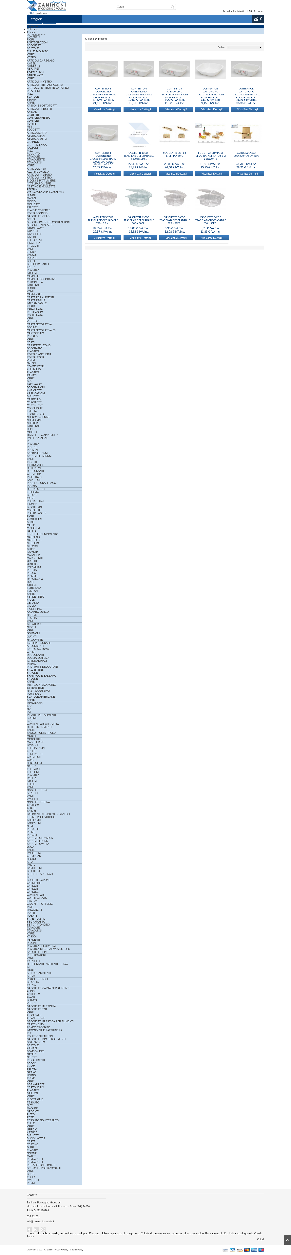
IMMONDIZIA (35, 702)
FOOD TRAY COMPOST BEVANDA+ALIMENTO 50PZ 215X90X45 (211, 154)
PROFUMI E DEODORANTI (43, 666)
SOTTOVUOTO (36, 1042)
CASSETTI (33, 961)
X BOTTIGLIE (35, 1099)
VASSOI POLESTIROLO (41, 732)
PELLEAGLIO (35, 312)
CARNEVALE (34, 294)
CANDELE (33, 276)
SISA (30, 861)
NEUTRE (32, 1057)
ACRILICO (33, 805)
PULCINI (32, 834)
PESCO (31, 572)
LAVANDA (33, 552)
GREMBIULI (34, 757)
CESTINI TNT (35, 405)
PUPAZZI (32, 449)
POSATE (32, 257)
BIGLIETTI (33, 396)
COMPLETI (33, 120)
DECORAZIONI (36, 387)
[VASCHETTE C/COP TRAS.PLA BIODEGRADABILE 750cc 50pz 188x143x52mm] (103, 198)
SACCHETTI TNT (37, 1009)
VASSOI (32, 254)
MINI (29, 126)
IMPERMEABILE (37, 303)
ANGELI (31, 63)
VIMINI (31, 360)
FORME (31, 123)
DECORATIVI (35, 348)
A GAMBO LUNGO (38, 611)
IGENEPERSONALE (39, 642)
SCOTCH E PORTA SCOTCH (44, 1168)
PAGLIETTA (34, 853)
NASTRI (31, 766)
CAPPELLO (34, 399)
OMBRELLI (33, 66)
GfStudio (48, 1249)
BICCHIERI (33, 871)
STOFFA (32, 273)
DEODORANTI (35, 471)
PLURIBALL (34, 693)
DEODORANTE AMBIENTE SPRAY (47, 964)
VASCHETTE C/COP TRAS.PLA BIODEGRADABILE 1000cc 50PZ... (139, 154)
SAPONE (32, 672)
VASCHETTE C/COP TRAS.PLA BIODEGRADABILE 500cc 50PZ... (139, 219)
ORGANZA (33, 1111)
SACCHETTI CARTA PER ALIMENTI (48, 988)
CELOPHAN (34, 856)
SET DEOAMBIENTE (39, 973)
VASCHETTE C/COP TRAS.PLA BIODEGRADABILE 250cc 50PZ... (210, 219)
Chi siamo (32, 29)
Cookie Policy (76, 1249)
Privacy (31, 32)
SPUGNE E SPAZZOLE (41, 225)
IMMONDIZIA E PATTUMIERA (44, 1030)
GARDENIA (33, 537)
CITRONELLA (35, 282)
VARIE (31, 54)
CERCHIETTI (34, 402)
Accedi (226, 11)
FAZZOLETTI (34, 147)
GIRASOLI (33, 546)
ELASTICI (33, 1150)
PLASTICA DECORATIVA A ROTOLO (48, 949)
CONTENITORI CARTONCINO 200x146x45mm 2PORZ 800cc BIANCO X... (139, 90)
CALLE (31, 525)
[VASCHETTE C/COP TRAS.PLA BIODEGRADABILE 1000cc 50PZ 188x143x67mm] (139, 133)
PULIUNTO (33, 153)
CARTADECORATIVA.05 (41, 330)
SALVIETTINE (35, 669)
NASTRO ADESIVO (38, 690)
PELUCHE (33, 829)
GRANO (31, 1072)
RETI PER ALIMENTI (39, 726)
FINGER (32, 504)
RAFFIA (31, 778)
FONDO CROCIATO (38, 1027)
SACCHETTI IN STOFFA (41, 1006)
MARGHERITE (35, 558)
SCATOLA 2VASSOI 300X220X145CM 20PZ (246, 154)
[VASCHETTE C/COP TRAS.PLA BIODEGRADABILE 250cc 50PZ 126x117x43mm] (210, 198)
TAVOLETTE (34, 234)
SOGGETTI (33, 129)
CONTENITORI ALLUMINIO (43, 723)
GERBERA (33, 543)
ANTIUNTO (33, 994)
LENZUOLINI (34, 762)
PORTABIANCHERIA (39, 354)
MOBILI (31, 736)
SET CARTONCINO (38, 924)
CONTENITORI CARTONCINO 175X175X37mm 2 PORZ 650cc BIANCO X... (210, 90)
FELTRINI (32, 189)
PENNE (31, 1183)
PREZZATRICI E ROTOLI (42, 1165)
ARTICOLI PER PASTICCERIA (45, 84)
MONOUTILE (34, 739)
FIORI (30, 39)
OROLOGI (33, 69)
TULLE (31, 784)
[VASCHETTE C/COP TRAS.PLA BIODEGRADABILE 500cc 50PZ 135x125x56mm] (139, 198)
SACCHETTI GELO (38, 216)
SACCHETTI (34, 45)
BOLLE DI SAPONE (38, 880)
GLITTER (32, 423)
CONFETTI (33, 36)
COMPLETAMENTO (38, 117)
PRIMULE (32, 575)
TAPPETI (32, 231)
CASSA (31, 985)
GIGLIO (31, 605)
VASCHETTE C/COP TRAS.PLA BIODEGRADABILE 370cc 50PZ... (175, 219)
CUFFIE (31, 751)
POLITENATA (35, 315)
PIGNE (31, 1078)
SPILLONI (33, 1093)
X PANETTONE (36, 1018)
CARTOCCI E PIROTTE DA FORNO (48, 87)
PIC (29, 441)
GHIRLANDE (34, 420)
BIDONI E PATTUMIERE (41, 180)
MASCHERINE (35, 742)
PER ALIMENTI (36, 1060)
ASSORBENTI (35, 645)
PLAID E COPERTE (38, 210)
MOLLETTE (34, 204)
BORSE (31, 261)
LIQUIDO (32, 970)
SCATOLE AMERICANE (41, 696)
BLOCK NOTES (36, 1138)
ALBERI (31, 808)
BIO (29, 381)
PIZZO (31, 1114)
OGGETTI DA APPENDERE (43, 435)
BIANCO (32, 1000)
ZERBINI (32, 252)
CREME (31, 651)
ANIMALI (32, 111)
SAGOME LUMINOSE (40, 455)
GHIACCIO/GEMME (38, 417)
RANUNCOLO (35, 578)
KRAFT (31, 306)
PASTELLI (33, 1180)
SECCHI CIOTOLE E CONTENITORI (48, 222)
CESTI (31, 342)
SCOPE (31, 219)
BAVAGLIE (33, 745)
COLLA (31, 1177)
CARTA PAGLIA (36, 300)
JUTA (30, 1105)
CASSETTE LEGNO (38, 345)
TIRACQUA (33, 243)
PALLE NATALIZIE (37, 438)
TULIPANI (32, 590)
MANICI (31, 198)
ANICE (31, 1066)
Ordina (221, 47)
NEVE (30, 826)
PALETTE (32, 207)
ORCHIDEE (33, 561)
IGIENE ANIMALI (37, 660)
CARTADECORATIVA (39, 324)
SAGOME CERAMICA (40, 837)
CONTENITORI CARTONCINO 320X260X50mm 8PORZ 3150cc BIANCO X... (246, 90)
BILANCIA (33, 982)
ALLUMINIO (34, 369)
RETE (30, 1117)
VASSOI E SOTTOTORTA (42, 105)
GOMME (32, 1153)
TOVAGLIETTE (36, 159)
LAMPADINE (34, 823)
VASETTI (32, 799)
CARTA (31, 267)
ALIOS (31, 991)
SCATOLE (33, 48)
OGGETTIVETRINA (38, 802)
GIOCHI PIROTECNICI (40, 903)
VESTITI (32, 461)
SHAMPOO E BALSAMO (41, 675)
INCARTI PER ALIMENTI (41, 714)
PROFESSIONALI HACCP (42, 482)
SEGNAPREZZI (36, 1084)
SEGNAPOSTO (36, 921)
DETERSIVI (34, 468)
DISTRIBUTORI (36, 489)
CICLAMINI (33, 528)
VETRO (31, 57)
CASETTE (33, 114)
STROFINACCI (35, 75)
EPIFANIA (33, 492)
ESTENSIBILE (35, 687)
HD (28, 708)
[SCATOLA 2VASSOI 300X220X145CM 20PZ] (246, 133)
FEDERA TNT (35, 754)
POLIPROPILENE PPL (40, 1036)
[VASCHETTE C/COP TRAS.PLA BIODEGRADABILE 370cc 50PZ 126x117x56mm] (174, 198)
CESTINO (32, 1144)
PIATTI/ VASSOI (36, 513)
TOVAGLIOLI (34, 162)
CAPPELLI (33, 141)
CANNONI (33, 885)
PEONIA (32, 569)
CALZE (31, 498)
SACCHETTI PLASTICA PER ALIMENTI (50, 1021)
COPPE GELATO (37, 897)
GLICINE (32, 549)
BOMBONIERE (36, 1051)
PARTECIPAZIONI (37, 42)
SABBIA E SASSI (37, 452)
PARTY (31, 865)
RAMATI (32, 375)
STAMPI (32, 99)
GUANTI (32, 636)
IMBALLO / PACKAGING (41, 684)
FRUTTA (32, 411)
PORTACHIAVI (35, 72)
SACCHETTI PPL (37, 952)
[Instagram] (36, 1229)
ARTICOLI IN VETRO (39, 81)
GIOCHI (31, 627)
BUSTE (31, 720)
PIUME (31, 832)
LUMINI (31, 195)
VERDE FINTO (35, 596)
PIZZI (30, 93)
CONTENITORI (36, 366)
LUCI (30, 429)
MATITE (31, 1156)
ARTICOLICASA (36, 168)
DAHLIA (31, 531)
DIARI (30, 1147)
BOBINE (32, 327)
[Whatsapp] (43, 1229)
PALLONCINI (34, 909)
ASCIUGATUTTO (37, 138)
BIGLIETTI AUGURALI (40, 874)
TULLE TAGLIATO (37, 51)
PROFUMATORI (36, 955)
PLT (29, 711)
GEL (29, 967)
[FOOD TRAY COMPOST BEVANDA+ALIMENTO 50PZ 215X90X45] (210, 133)
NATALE (32, 614)
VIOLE (31, 599)
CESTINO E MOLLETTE (41, 186)
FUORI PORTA (35, 414)
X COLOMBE (34, 1015)
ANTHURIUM (34, 519)
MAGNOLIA (34, 555)
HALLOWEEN (35, 639)
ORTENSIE (33, 564)
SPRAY (31, 976)
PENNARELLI (35, 1159)
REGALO (32, 336)
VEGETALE (34, 321)
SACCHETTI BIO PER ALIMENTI (46, 1039)
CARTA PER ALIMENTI (40, 297)
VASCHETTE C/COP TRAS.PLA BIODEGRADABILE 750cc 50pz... (103, 219)
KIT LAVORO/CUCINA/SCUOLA (45, 192)
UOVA (30, 846)
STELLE (32, 584)
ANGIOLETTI (34, 390)
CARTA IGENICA (37, 144)
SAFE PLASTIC (36, 918)
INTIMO (31, 663)
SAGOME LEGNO (37, 840)
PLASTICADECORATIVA (41, 946)
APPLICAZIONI (36, 393)
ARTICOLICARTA (37, 132)
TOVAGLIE (33, 156)
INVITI (30, 906)
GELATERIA (34, 624)
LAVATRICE (34, 479)
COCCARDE (34, 769)
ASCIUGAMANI (36, 135)
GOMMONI (33, 633)
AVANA (31, 997)
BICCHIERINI (35, 507)
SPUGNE (32, 678)
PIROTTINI (33, 90)
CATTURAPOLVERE (39, 183)
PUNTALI (32, 447)
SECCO (31, 1063)
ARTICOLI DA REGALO (40, 60)
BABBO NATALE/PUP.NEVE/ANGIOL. (49, 814)
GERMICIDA (34, 473)
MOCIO (31, 201)
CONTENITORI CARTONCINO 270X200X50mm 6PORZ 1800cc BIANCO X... (103, 154)
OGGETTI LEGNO (37, 790)
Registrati (238, 11)
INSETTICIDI (34, 476)
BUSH (30, 522)
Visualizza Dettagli (104, 109)
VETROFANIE (35, 464)
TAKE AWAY (34, 384)
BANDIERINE (35, 868)
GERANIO (33, 602)
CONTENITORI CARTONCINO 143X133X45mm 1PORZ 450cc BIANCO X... (175, 90)
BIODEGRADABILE (38, 264)
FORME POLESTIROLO (41, 817)
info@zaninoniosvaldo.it (40, 1221)
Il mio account (255, 11)
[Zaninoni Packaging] (47, 7)
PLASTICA (33, 270)
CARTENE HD (35, 1024)
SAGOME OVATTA (38, 843)
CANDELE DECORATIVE (41, 279)
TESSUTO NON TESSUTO (43, 1120)
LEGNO (31, 858)
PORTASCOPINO (37, 213)
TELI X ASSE (35, 240)
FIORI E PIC (34, 608)
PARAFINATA (35, 309)
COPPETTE (34, 510)
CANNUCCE (34, 891)
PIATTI (31, 912)
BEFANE (32, 495)
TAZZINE (32, 237)
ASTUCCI (32, 1132)
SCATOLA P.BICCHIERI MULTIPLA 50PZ (174, 154)
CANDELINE (34, 882)
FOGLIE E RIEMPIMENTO (42, 534)
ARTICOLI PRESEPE (39, 108)
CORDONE (33, 772)
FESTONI (32, 900)
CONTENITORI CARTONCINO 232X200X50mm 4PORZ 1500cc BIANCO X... (103, 90)
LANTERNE (34, 285)
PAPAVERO (34, 567)
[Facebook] (29, 1229)
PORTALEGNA (35, 357)
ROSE (30, 581)
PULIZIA (32, 485)
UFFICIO (32, 1129)
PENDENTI (33, 939)
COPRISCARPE (36, 748)
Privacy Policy (61, 1249)
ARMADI (32, 1048)
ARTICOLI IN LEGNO (39, 174)
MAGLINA (33, 1108)
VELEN (31, 1003)
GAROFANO (34, 540)
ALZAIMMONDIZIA (38, 171)
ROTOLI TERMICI (37, 979)
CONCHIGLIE (35, 408)
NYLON (31, 363)
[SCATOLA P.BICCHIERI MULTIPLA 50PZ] (174, 133)
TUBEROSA (34, 587)
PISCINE (32, 942)
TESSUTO (33, 1102)
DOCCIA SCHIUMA (38, 657)
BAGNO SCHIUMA (38, 648)
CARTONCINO (35, 333)
